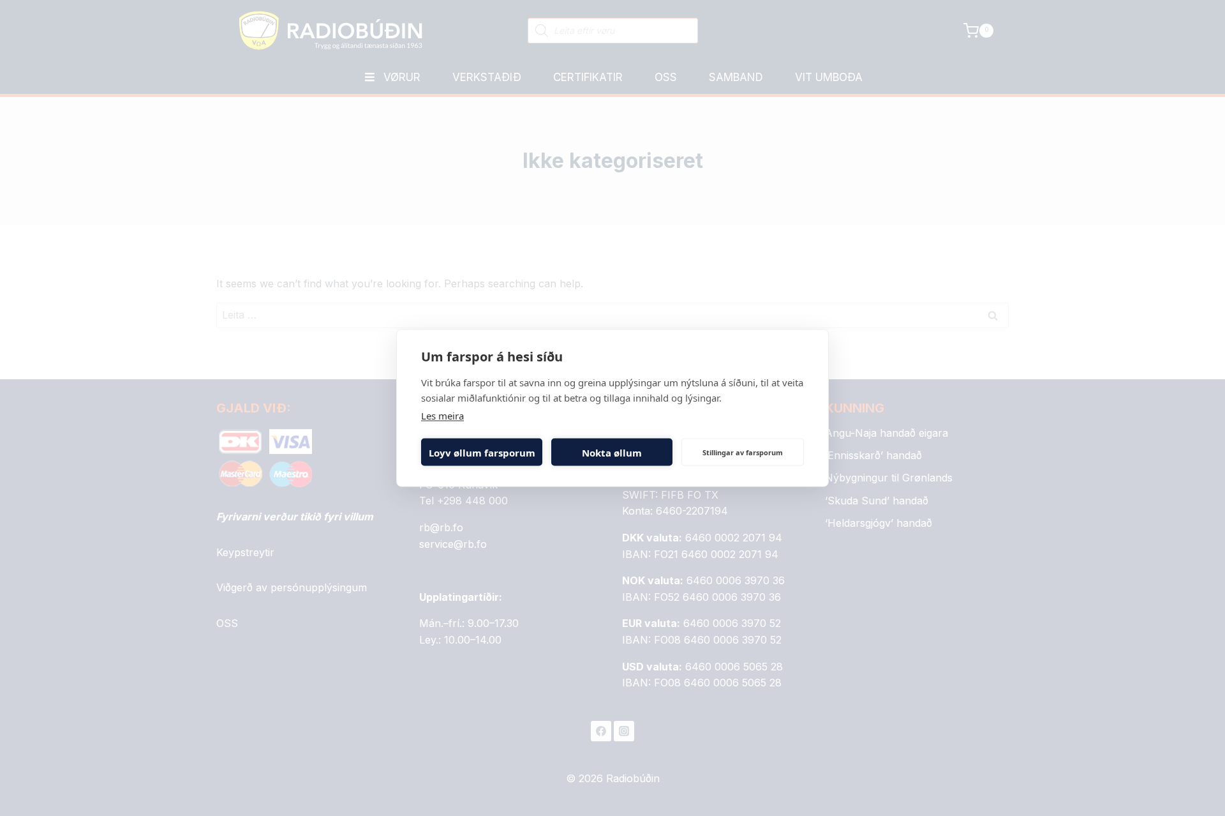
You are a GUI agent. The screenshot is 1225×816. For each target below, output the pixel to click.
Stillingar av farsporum (742, 452)
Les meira (442, 415)
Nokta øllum (612, 452)
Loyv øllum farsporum (482, 452)
